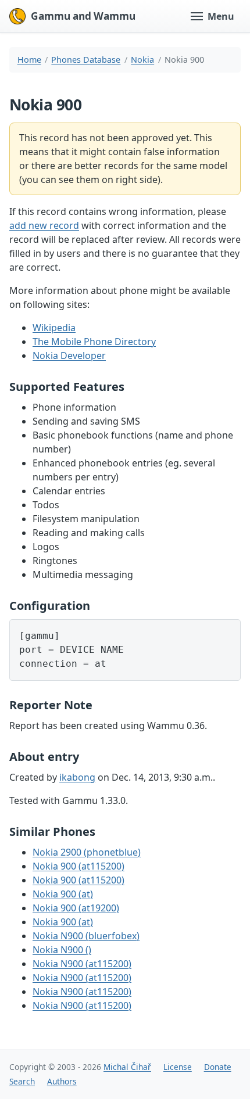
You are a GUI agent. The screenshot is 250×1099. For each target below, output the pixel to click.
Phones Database (85, 59)
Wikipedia (54, 327)
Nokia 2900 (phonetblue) (87, 852)
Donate (217, 1066)
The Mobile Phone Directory (94, 341)
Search (22, 1081)
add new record (44, 225)
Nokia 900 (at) (63, 894)
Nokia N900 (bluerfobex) (86, 935)
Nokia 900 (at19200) (76, 908)
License (177, 1066)
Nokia (142, 59)
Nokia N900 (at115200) (82, 963)
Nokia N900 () (62, 949)
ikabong (77, 777)
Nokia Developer (69, 355)
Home (29, 59)
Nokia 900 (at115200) (78, 866)
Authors (62, 1081)
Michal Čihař (127, 1066)
